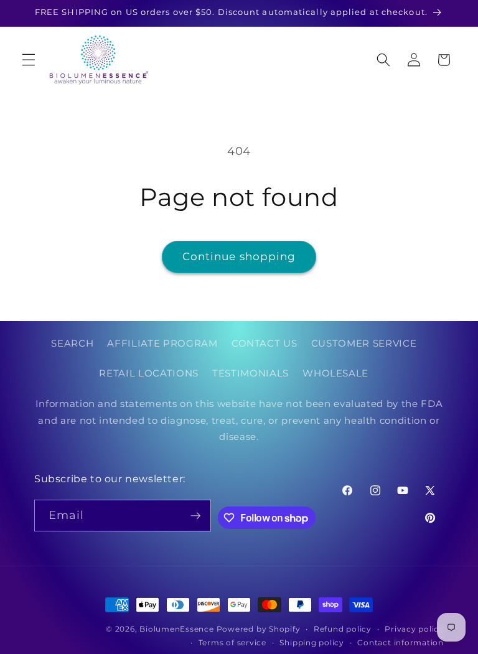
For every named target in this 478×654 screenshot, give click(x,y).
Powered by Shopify (259, 628)
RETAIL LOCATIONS (149, 373)
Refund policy (343, 628)
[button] (29, 60)
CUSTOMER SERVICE (364, 343)
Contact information (400, 642)
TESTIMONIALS (250, 373)
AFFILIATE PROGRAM (162, 343)
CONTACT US (265, 343)
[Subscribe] (195, 516)
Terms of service (232, 642)
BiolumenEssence (176, 628)
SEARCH (72, 343)
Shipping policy (311, 642)
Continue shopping (239, 256)
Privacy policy (414, 628)
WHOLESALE (335, 373)
